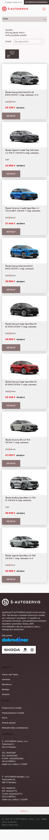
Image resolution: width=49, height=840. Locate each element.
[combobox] (26, 41)
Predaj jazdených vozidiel (13, 713)
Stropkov (6, 694)
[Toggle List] (41, 41)
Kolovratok (13, 825)
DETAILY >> (24, 811)
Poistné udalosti (8, 723)
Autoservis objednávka (36, 2)
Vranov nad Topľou (10, 674)
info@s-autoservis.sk (14, 2)
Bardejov (6, 689)
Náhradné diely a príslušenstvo (15, 728)
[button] (12, 54)
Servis (4, 718)
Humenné (6, 679)
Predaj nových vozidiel (11, 708)
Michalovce (7, 684)
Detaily (11, 116)
